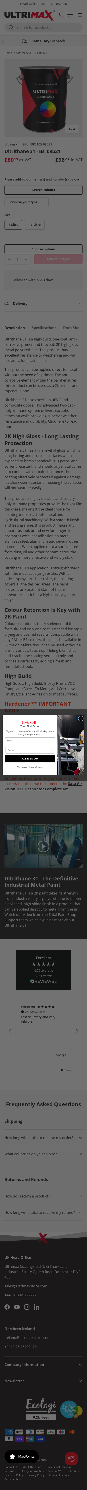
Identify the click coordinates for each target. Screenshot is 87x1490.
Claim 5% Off (30, 758)
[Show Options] (51, 750)
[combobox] (29, 750)
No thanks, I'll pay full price (30, 767)
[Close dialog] (81, 718)
